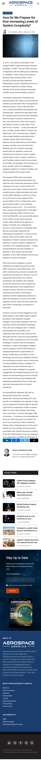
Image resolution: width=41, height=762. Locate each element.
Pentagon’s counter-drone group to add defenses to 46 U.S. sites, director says (27, 530)
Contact (5, 698)
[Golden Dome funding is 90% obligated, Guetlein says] (9, 483)
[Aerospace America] (21, 3)
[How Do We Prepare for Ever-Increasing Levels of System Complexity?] (20, 46)
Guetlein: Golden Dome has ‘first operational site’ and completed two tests (27, 542)
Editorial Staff (7, 696)
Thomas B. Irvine (16, 32)
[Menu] (3, 3)
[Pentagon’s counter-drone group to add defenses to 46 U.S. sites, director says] (9, 531)
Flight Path (8, 13)
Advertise (6, 693)
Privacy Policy (7, 704)
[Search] (38, 3)
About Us (6, 688)
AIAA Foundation (8, 722)
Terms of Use (7, 706)
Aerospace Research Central (13, 724)
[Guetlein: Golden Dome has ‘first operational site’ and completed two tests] (9, 543)
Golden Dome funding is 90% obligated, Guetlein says (26, 483)
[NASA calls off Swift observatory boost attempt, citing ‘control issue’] (9, 495)
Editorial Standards (9, 701)
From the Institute (9, 690)
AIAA (4, 719)
